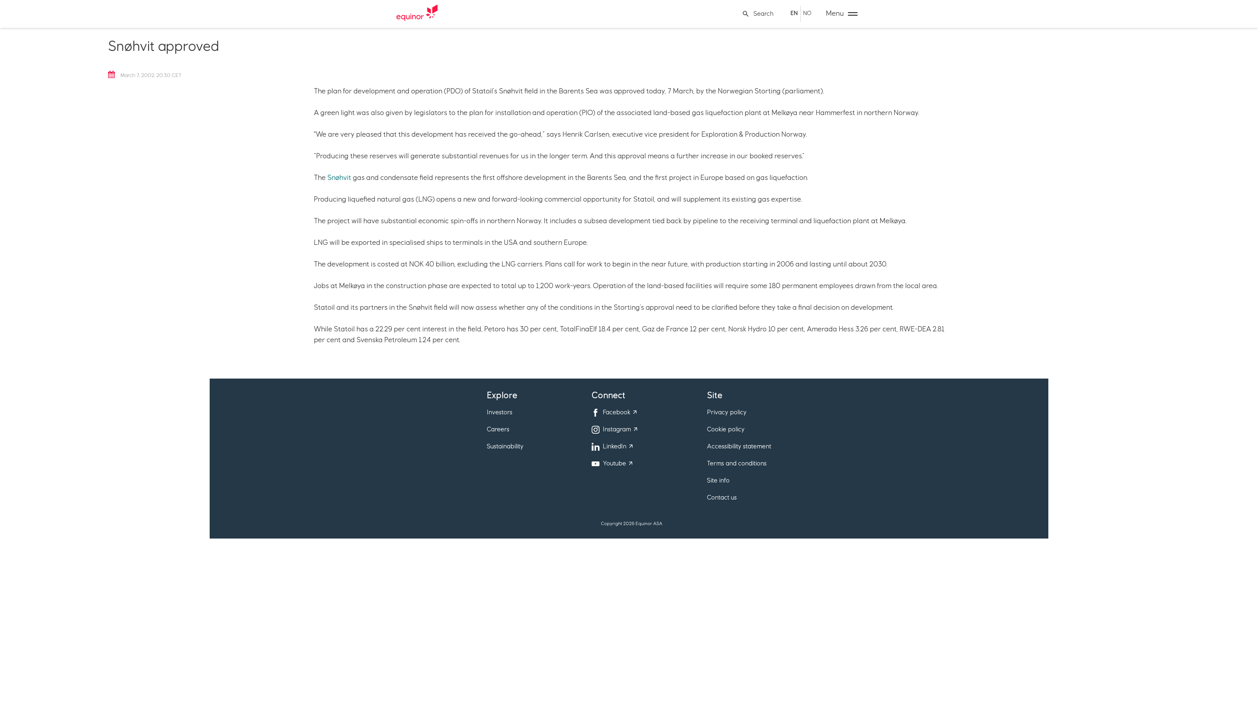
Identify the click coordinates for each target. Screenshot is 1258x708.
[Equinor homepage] (417, 14)
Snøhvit (339, 178)
